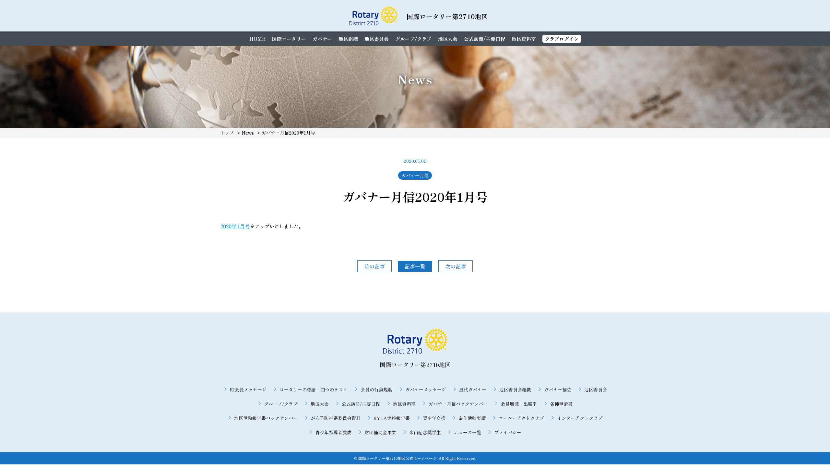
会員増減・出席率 (519, 404)
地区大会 (447, 38)
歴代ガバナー (472, 389)
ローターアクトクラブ (521, 418)
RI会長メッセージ (248, 389)
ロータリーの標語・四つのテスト (313, 389)
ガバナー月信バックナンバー (458, 404)
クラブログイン (562, 38)
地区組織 (348, 38)
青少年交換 (434, 418)
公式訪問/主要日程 (484, 38)
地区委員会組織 (515, 389)
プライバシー (507, 432)
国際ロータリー (289, 38)
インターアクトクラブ (579, 418)
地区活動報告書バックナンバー (266, 418)
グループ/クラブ (413, 38)
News (248, 132)
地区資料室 (524, 38)
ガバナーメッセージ (425, 389)
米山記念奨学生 (425, 432)
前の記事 (374, 266)
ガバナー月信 (415, 175)
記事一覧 (415, 266)
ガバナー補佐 (557, 389)
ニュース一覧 (467, 432)
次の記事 (455, 266)
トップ (227, 132)
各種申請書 (561, 404)
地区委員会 (376, 38)
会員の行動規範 (376, 389)
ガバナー (322, 38)
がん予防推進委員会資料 (336, 418)
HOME (257, 38)
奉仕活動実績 (472, 418)
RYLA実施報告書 (392, 418)
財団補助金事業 (380, 432)
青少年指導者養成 (333, 432)
